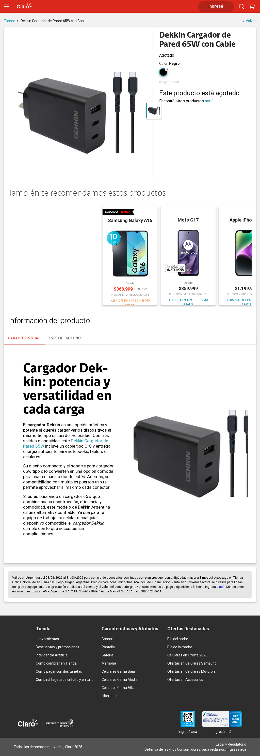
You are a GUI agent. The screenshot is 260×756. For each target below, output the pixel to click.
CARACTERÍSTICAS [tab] (24, 338)
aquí (208, 101)
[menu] (6, 6)
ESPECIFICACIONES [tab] (66, 338)
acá (221, 587)
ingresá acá (236, 749)
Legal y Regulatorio (231, 744)
